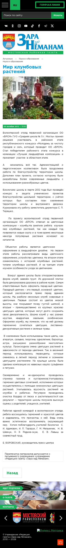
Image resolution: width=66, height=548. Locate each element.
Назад (12, 473)
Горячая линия (50, 5)
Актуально (8, 59)
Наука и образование (29, 59)
